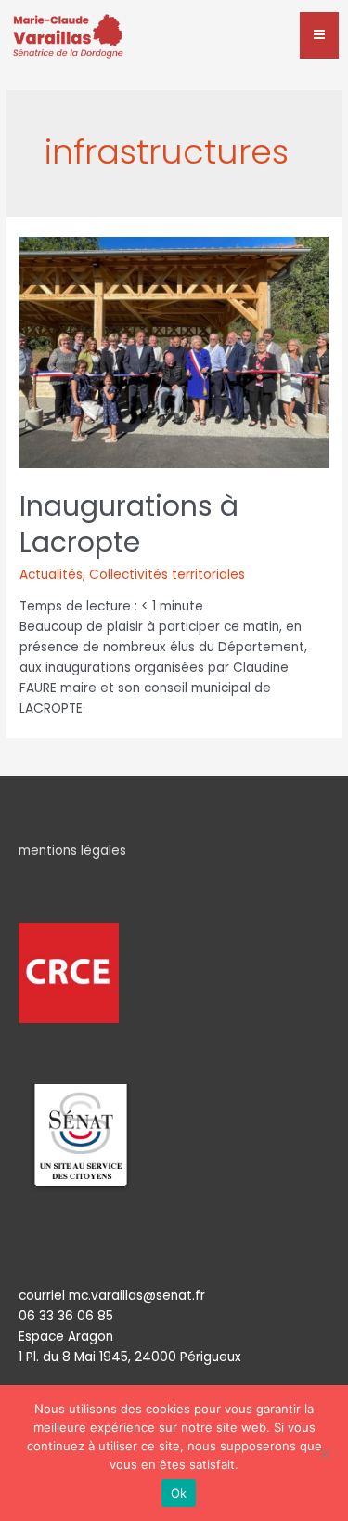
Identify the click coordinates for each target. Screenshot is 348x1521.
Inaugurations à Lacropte (128, 524)
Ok (179, 1493)
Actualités (51, 574)
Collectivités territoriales (167, 574)
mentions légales (72, 850)
